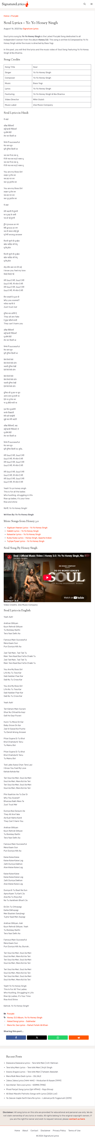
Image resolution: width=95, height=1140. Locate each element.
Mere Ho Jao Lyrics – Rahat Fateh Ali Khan (27, 1025)
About (25, 1130)
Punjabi (14, 16)
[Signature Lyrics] (15, 4)
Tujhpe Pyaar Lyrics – (17, 541)
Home (6, 16)
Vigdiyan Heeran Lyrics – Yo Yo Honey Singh (27, 527)
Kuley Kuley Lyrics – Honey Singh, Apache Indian (29, 538)
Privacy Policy (59, 1130)
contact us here (77, 1119)
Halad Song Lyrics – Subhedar (21, 1021)
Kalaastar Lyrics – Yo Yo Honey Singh (24, 534)
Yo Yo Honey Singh (35, 541)
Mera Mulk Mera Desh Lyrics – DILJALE (23, 1076)
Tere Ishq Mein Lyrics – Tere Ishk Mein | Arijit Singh (29, 1067)
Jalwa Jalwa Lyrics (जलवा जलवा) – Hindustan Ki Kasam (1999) (33, 1080)
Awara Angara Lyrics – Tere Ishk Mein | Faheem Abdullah (32, 1072)
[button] (84, 4)
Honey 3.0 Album (15, 1017)
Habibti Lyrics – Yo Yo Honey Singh (23, 531)
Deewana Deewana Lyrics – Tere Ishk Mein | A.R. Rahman (32, 1063)
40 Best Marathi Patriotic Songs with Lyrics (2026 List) (31, 1094)
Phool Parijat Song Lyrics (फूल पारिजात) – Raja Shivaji (29, 1089)
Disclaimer (45, 1130)
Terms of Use (74, 1130)
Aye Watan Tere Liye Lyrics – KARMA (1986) (26, 1085)
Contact (34, 1130)
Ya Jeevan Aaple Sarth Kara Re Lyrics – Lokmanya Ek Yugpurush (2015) (38, 1098)
